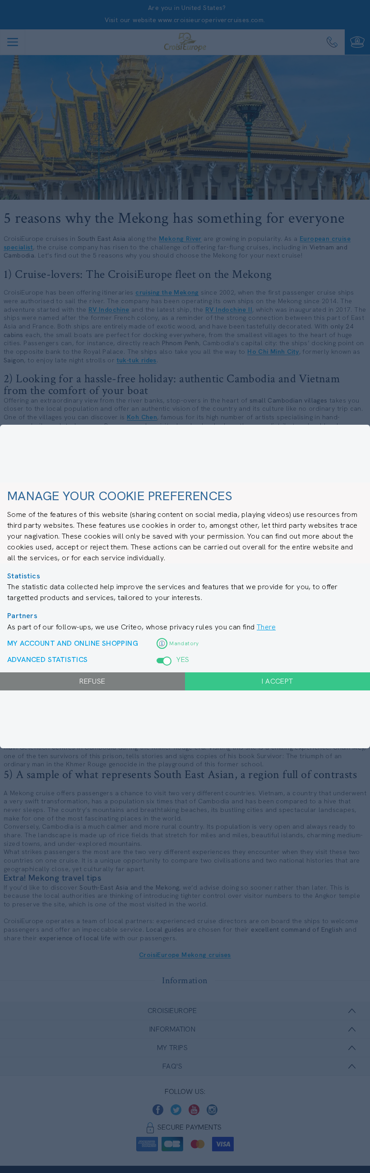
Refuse (92, 681)
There (266, 627)
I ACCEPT (277, 681)
